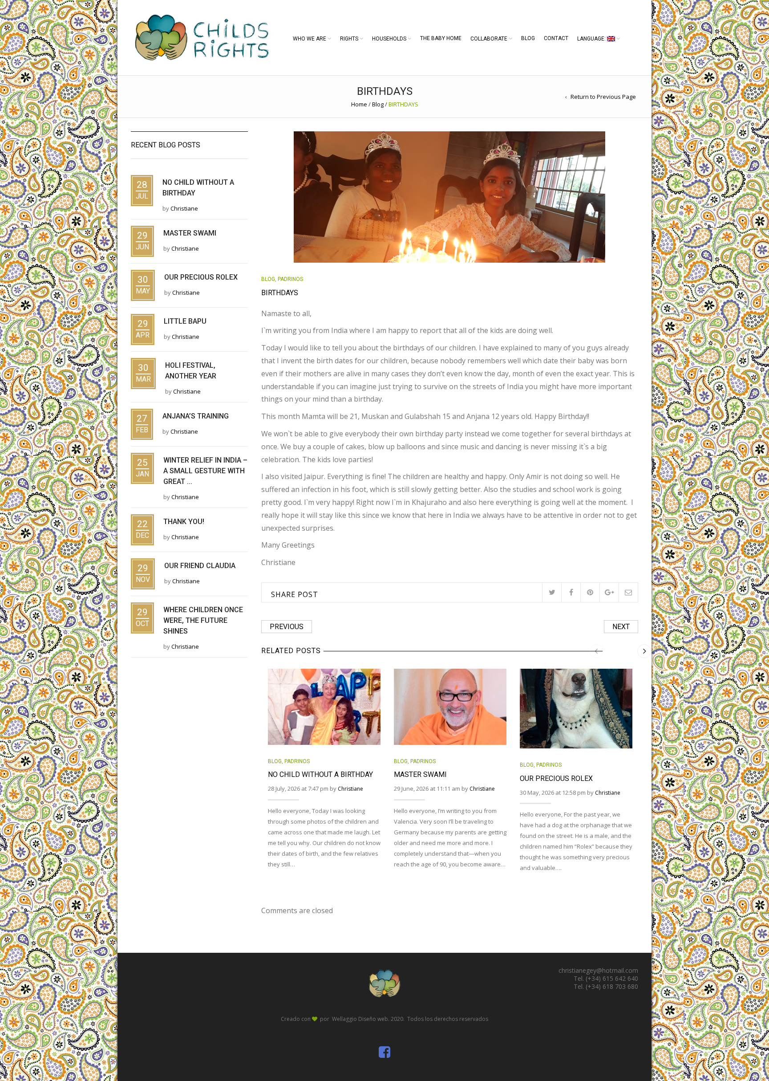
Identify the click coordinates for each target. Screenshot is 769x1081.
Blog (528, 38)
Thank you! (183, 521)
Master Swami (420, 774)
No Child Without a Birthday (320, 774)
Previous (287, 626)
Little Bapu (185, 321)
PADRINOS (290, 279)
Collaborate (488, 39)
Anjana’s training (195, 416)
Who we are (309, 39)
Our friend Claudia (199, 565)
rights (349, 39)
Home (359, 104)
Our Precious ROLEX (556, 778)
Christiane (350, 788)
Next (621, 626)
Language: (592, 39)
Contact (556, 38)
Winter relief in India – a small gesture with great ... (205, 471)
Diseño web (373, 1019)
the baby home (440, 38)
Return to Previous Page (603, 97)
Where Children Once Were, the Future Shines (203, 620)
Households (389, 39)
